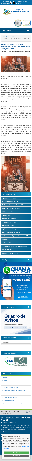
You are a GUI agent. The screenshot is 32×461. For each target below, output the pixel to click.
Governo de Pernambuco (9, 384)
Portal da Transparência (10, 198)
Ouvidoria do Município (10, 212)
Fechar (17, 455)
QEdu (4, 394)
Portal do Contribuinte (10, 222)
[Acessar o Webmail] (27, 412)
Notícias (13, 36)
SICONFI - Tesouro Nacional (10, 397)
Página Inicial (6, 36)
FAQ (13, 1)
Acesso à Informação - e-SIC (12, 208)
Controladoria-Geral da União (10, 387)
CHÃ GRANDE (6, 30)
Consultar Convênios (8, 400)
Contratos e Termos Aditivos (12, 232)
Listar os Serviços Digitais (11, 253)
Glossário (6, 1)
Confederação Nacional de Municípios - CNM (14, 390)
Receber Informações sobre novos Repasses (14, 404)
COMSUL (5, 380)
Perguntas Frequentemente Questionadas (15, 246)
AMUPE (5, 377)
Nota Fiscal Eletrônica (10, 218)
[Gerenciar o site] (30, 412)
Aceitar (17, 452)
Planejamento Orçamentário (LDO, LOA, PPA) (16, 236)
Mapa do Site (20, 1)
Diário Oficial (7, 215)
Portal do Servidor (9, 225)
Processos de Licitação (10, 229)
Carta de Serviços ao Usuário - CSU (13, 205)
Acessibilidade (8, 249)
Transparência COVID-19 (11, 201)
